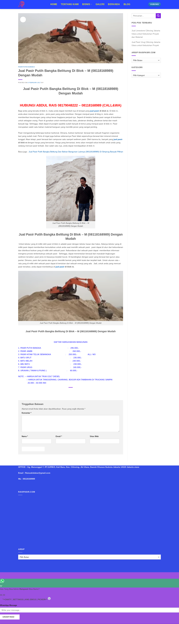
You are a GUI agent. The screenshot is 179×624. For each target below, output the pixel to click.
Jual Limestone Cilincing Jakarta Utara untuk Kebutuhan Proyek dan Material (146, 33)
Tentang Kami (70, 4)
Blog (127, 4)
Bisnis (86, 4)
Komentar (26, 413)
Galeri (100, 4)
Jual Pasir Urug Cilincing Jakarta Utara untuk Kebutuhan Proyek (146, 43)
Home (53, 4)
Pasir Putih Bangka (26, 67)
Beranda (114, 4)
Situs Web (94, 436)
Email (59, 436)
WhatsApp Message (8, 605)
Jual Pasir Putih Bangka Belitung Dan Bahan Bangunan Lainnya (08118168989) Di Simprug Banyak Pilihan (75, 152)
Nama (25, 436)
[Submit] (158, 15)
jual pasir (95, 111)
